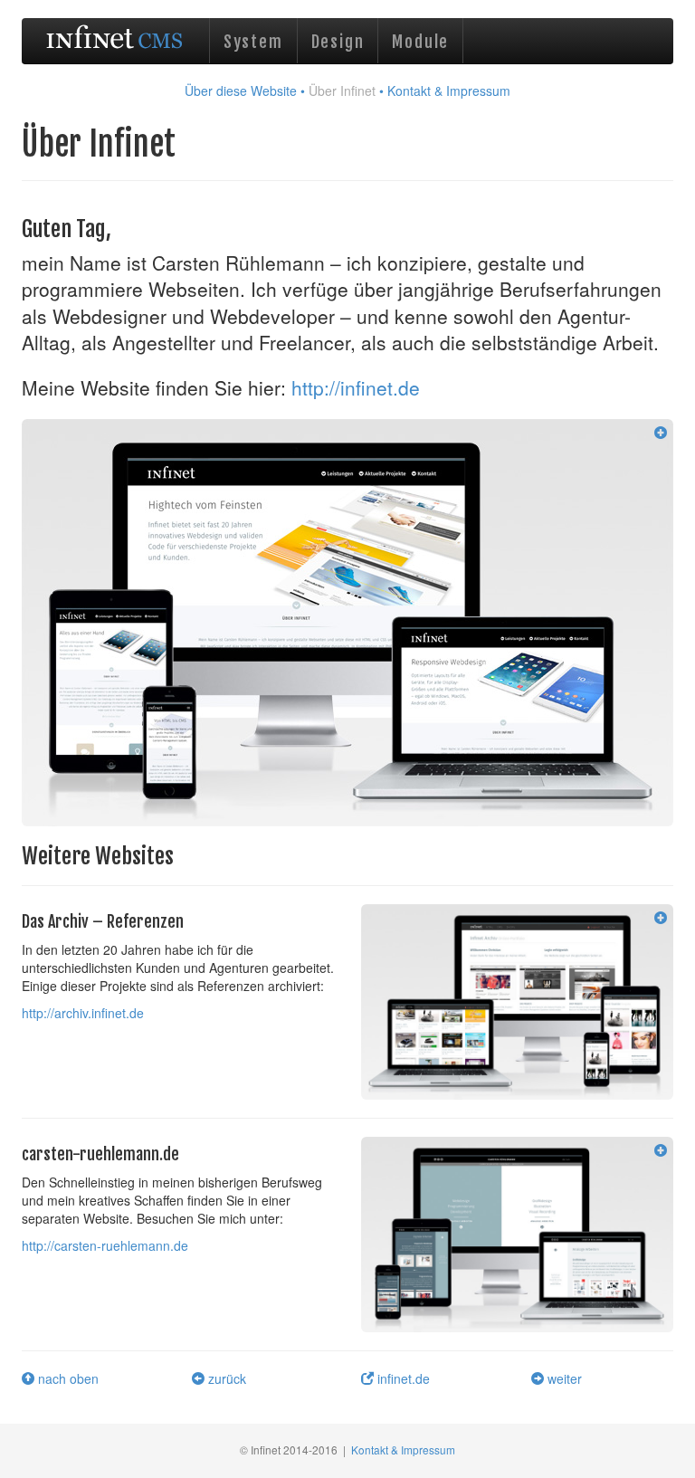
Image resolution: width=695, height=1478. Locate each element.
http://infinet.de (355, 387)
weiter (563, 1378)
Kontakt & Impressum (448, 90)
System (253, 42)
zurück (225, 1378)
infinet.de (402, 1378)
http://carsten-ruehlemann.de (105, 1245)
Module (420, 42)
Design (338, 42)
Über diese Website (241, 90)
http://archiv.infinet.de (83, 1013)
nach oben (66, 1378)
